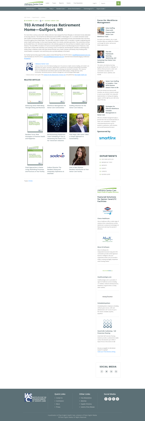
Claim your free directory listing (106, 352)
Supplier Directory (86, 404)
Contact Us (59, 398)
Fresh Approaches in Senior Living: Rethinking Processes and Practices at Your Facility (34, 169)
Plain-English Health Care (80, 74)
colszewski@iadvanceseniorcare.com (54, 57)
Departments (42, 8)
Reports (61, 3)
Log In (94, 3)
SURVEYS (104, 171)
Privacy (58, 407)
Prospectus (27, 58)
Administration (30, 8)
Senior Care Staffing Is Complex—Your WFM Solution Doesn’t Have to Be (112, 84)
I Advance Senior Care (51, 20)
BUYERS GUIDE (106, 174)
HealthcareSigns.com (104, 277)
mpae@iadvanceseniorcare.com (81, 55)
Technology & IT (88, 8)
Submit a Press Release (88, 407)
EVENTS (104, 168)
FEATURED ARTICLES (108, 159)
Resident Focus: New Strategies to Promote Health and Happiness (35, 136)
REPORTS (104, 165)
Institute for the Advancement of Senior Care (55, 74)
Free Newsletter (78, 3)
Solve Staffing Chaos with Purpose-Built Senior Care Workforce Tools (106, 32)
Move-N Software (103, 247)
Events (69, 3)
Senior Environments (74, 8)
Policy (51, 8)
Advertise (83, 401)
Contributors (60, 401)
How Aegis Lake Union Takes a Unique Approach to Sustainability (79, 136)
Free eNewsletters (86, 398)
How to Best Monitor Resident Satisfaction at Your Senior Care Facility (79, 169)
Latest (47, 3)
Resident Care (60, 8)
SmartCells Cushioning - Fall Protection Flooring (106, 332)
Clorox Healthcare (103, 218)
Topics (54, 3)
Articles (43, 17)
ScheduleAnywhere (103, 303)
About (58, 404)
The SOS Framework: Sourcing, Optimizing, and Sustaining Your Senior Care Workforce (106, 57)
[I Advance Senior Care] (34, 3)
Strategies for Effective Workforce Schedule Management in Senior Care (108, 110)
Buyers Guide (100, 8)
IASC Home (27, 17)
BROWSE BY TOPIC (107, 162)
